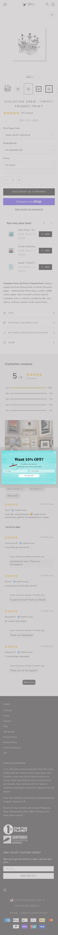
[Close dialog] (55, 452)
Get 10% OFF (29, 475)
